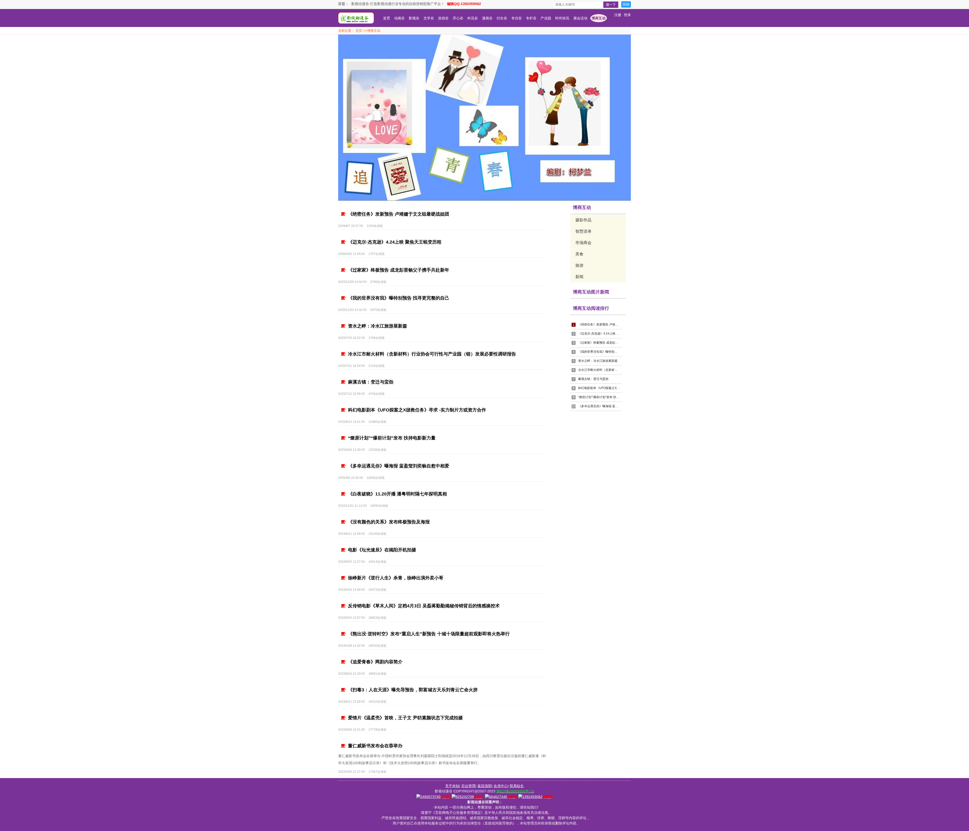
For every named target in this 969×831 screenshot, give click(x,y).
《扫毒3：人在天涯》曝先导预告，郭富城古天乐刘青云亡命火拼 (413, 689)
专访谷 (516, 18)
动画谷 (399, 18)
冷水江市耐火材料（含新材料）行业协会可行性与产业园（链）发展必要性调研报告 (432, 354)
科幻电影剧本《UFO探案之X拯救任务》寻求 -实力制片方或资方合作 (417, 409)
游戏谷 (443, 18)
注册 (617, 15)
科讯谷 (472, 18)
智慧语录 (583, 231)
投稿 (626, 4)
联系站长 (517, 786)
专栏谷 (531, 18)
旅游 (579, 265)
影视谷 (414, 18)
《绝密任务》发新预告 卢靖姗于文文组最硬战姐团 (398, 214)
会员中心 (501, 786)
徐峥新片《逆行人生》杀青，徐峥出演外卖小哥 (395, 577)
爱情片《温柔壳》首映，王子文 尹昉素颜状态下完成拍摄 (405, 717)
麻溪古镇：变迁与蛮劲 (370, 381)
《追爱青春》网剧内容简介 (375, 661)
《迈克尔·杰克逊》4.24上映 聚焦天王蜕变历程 (394, 242)
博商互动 (598, 18)
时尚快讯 (562, 18)
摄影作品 (583, 220)
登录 (627, 15)
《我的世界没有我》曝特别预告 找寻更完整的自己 (398, 298)
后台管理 (468, 786)
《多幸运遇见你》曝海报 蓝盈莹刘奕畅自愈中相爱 (398, 465)
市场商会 (583, 243)
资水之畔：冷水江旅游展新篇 (377, 326)
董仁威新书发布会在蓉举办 (375, 745)
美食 (579, 254)
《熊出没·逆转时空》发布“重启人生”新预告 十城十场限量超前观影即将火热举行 (429, 633)
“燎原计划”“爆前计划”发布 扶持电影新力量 (392, 437)
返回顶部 (484, 786)
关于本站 (452, 786)
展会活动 (580, 18)
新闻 (579, 277)
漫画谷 (487, 18)
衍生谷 (502, 18)
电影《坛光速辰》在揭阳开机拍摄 (382, 549)
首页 (386, 18)
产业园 (546, 18)
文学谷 (428, 18)
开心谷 (458, 18)
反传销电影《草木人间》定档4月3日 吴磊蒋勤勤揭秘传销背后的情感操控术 (424, 605)
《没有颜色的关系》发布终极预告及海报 (389, 521)
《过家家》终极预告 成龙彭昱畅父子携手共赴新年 (398, 270)
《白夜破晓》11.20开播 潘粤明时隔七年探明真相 (397, 493)
